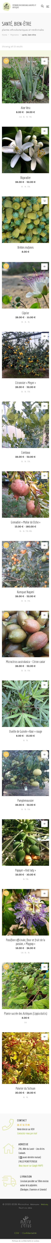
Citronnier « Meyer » (25, 383)
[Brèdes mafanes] (25, 219)
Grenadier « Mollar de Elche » (25, 522)
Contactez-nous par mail (27, 1133)
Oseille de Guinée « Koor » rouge (25, 731)
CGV (16, 1233)
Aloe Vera (25, 108)
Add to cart (44, 200)
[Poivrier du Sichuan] (25, 1055)
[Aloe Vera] (25, 80)
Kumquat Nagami (25, 592)
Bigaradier (25, 178)
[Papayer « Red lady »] (25, 842)
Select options (44, 61)
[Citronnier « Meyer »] (25, 355)
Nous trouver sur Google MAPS (31, 1165)
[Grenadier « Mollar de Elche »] (25, 494)
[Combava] (25, 425)
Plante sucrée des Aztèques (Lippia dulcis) (25, 1013)
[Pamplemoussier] (25, 773)
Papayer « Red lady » (25, 870)
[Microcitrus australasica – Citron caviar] (25, 634)
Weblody (44, 1204)
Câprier (25, 313)
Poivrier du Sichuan (25, 1088)
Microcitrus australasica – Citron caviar (25, 662)
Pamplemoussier (25, 800)
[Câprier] (25, 285)
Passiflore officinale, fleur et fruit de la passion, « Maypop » (25, 942)
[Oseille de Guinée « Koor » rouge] (25, 703)
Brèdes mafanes (26, 247)
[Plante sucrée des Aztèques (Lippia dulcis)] (25, 986)
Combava (25, 452)
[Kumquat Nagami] (25, 564)
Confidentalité (29, 1233)
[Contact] (9, 1124)
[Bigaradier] (25, 150)
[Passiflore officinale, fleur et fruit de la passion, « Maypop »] (25, 912)
